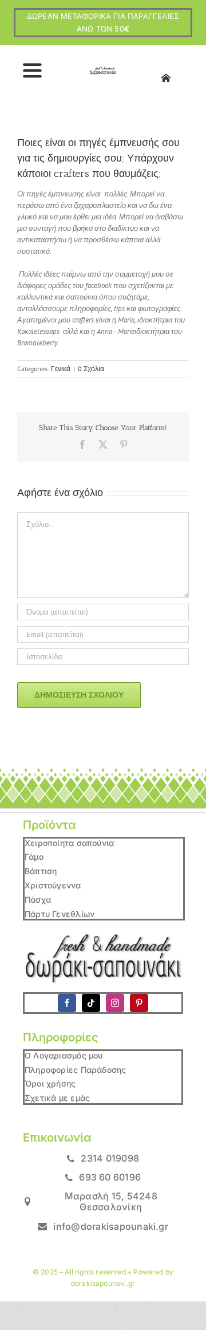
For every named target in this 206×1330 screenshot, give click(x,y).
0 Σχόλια (91, 368)
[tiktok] (91, 1003)
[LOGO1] (103, 70)
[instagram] (115, 1003)
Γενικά (60, 368)
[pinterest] (139, 1003)
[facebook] (67, 1003)
